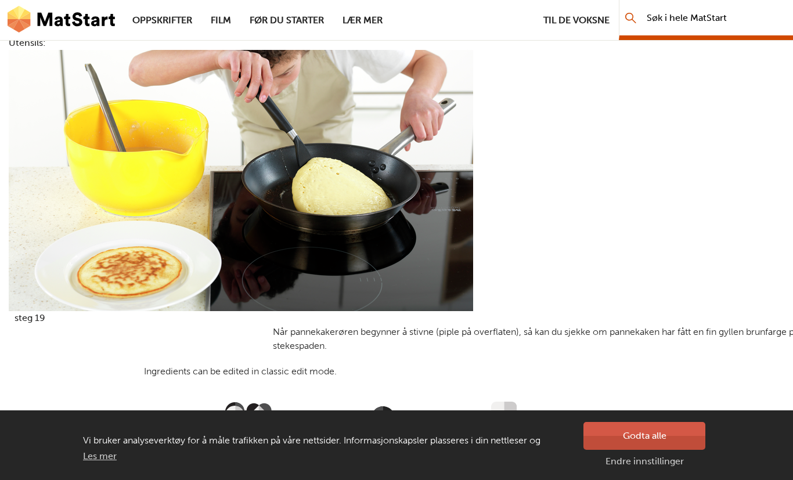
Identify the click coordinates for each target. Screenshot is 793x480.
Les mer (100, 455)
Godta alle (644, 435)
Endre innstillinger (644, 461)
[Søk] (630, 18)
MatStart (61, 20)
